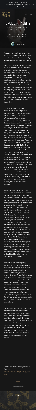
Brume (25, 27)
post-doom (22, 34)
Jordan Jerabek (21, 44)
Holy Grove (11, 32)
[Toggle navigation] (26, 15)
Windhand (11, 36)
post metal (12, 34)
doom (12, 29)
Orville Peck (23, 32)
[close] (33, 4)
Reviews (10, 27)
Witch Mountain (23, 36)
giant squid (20, 29)
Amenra (18, 27)
